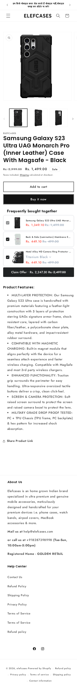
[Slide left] (4, 119)
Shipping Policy (18, 595)
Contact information (40, 680)
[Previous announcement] (7, 5)
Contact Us (14, 577)
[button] (8, 15)
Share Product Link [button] (20, 441)
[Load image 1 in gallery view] (18, 118)
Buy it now (38, 199)
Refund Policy (16, 586)
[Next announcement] (70, 5)
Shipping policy (62, 674)
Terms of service (39, 674)
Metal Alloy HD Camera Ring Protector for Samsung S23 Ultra (48, 251)
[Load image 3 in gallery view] (59, 118)
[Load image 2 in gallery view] (38, 118)
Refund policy (16, 632)
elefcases (22, 668)
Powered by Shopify (39, 668)
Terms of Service (18, 613)
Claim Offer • (38, 272)
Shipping (24, 174)
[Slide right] (73, 119)
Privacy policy (18, 674)
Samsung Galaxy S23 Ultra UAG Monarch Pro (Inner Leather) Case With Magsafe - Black (48, 220)
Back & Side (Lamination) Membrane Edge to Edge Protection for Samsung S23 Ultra (48, 237)
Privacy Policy (17, 604)
